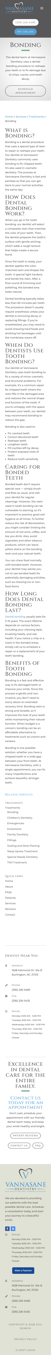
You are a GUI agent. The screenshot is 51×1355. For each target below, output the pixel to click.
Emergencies (15, 823)
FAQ (38, 1145)
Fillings (11, 840)
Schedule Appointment (25, 91)
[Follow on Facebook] (7, 1228)
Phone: (16, 985)
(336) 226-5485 (25, 22)
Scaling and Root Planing (23, 845)
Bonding (12, 812)
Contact (10, 914)
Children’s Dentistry (19, 817)
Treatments (36, 116)
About (9, 886)
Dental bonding (15, 616)
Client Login (25, 1350)
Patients (10, 897)
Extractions (14, 829)
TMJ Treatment (17, 862)
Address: (17, 965)
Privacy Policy (25, 1339)
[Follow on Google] (13, 1228)
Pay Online (25, 31)
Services (21, 116)
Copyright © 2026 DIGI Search (25, 1326)
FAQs (8, 892)
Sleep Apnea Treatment (22, 851)
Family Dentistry (17, 834)
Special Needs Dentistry (22, 857)
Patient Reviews (25, 1135)
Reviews (10, 909)
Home (9, 116)
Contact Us (19, 1145)
